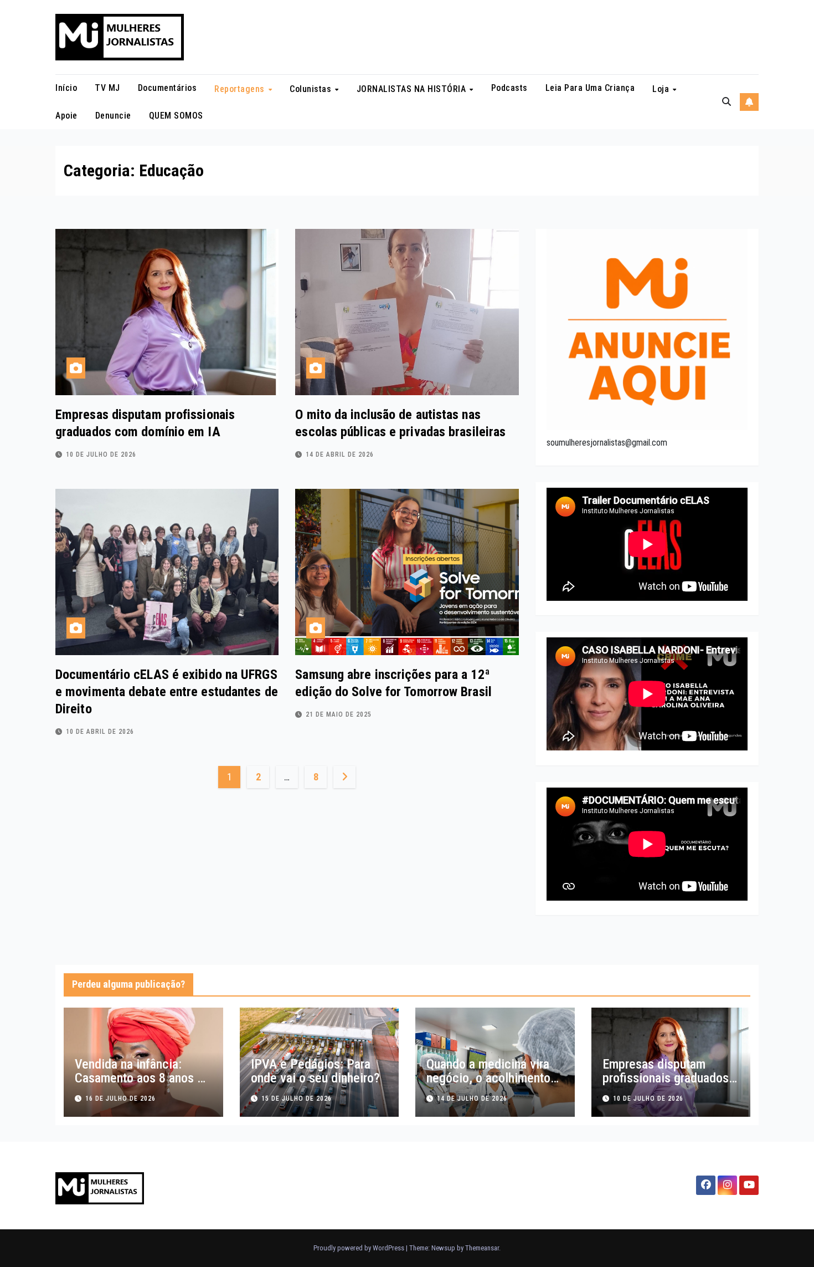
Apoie (66, 115)
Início (66, 88)
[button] (726, 101)
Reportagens (240, 89)
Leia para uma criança (590, 88)
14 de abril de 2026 (340, 454)
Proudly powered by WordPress (359, 1248)
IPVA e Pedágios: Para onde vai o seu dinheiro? (315, 1071)
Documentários (167, 88)
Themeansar (482, 1248)
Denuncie (113, 115)
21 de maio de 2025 (339, 714)
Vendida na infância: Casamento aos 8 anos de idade (142, 1078)
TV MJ (107, 88)
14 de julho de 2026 (472, 1098)
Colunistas (312, 89)
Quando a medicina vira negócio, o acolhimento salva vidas (488, 1078)
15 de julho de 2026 (296, 1098)
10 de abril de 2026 (100, 731)
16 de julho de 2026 (120, 1098)
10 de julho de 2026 (101, 454)
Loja (662, 89)
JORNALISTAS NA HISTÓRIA (412, 89)
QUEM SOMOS (176, 115)
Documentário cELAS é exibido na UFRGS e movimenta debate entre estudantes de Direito (166, 692)
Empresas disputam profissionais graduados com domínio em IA (665, 1078)
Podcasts (509, 88)
